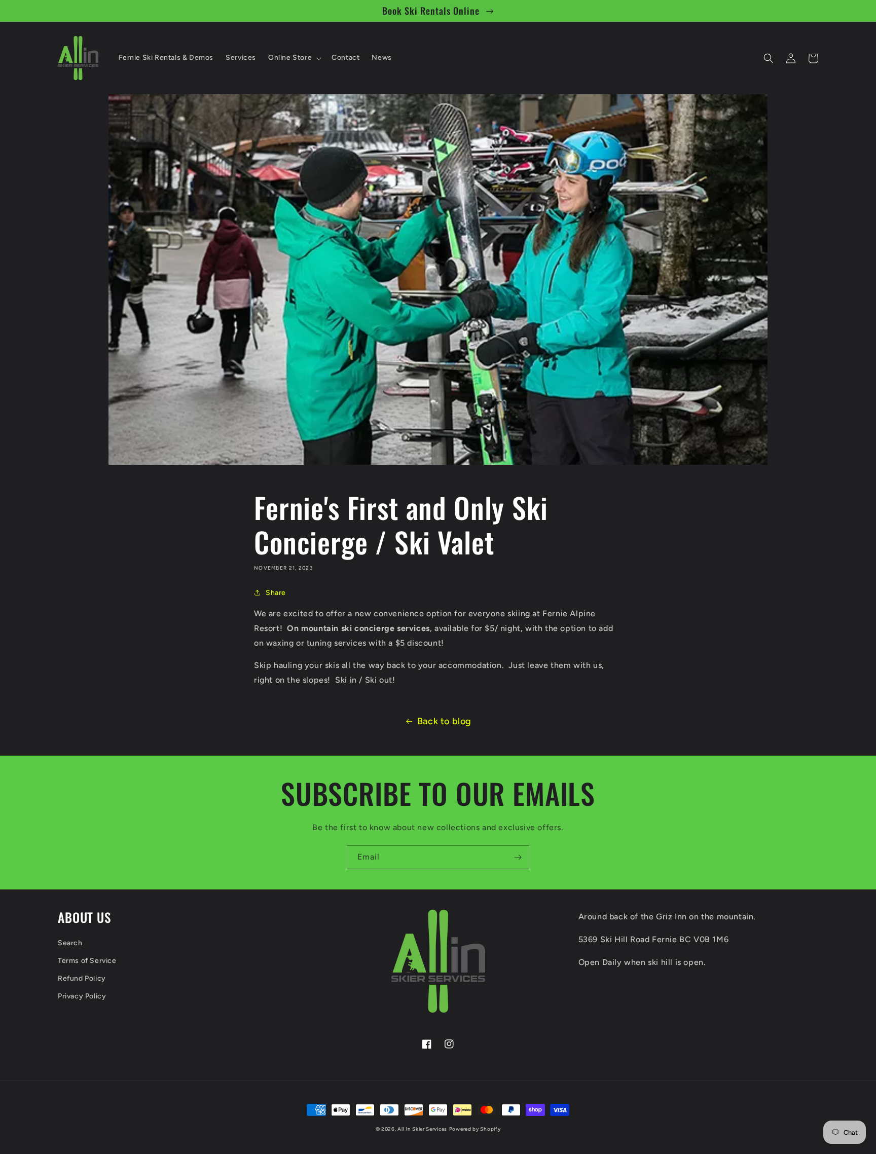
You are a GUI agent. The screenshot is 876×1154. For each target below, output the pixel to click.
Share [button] (276, 592)
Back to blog (444, 721)
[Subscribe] (517, 857)
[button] (293, 57)
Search (70, 943)
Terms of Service (87, 960)
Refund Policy (82, 978)
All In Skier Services (422, 1129)
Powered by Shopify (475, 1129)
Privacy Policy (82, 996)
